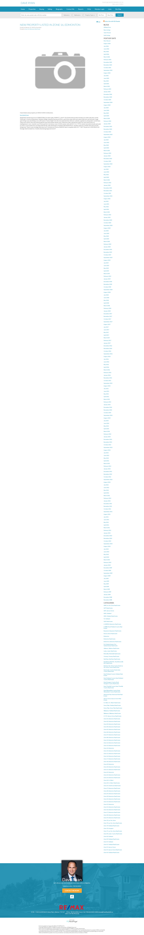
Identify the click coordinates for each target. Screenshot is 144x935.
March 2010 (107, 559)
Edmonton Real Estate (109, 639)
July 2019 (106, 263)
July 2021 (106, 201)
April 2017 (106, 335)
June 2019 (106, 265)
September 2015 (108, 383)
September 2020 (108, 225)
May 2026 (106, 51)
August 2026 (107, 43)
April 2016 (106, 367)
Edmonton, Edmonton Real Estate (112, 641)
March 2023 (107, 150)
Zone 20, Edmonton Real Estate (112, 767)
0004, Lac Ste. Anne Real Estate (112, 605)
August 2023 (107, 137)
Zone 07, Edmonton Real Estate (112, 734)
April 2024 (106, 115)
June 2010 (106, 551)
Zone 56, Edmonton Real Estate (112, 809)
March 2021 (107, 212)
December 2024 (108, 94)
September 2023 (108, 134)
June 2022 (106, 172)
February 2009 (107, 592)
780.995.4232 (75, 913)
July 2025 (106, 75)
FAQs (89, 9)
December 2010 (108, 535)
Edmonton (106, 636)
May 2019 (106, 268)
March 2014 (107, 431)
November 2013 (108, 442)
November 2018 (108, 284)
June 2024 (106, 110)
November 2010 (108, 538)
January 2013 (107, 469)
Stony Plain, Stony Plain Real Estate (113, 708)
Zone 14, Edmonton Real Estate (112, 751)
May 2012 (106, 490)
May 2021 (106, 206)
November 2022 (108, 158)
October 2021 (107, 193)
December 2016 (108, 345)
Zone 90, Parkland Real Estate (111, 839)
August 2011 (107, 514)
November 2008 (108, 600)
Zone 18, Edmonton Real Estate (112, 761)
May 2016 (106, 364)
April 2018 (106, 303)
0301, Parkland (107, 613)
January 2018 (107, 311)
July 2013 (106, 452)
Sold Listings (107, 35)
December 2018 (108, 281)
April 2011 (106, 525)
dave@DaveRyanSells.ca (106, 912)
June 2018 (106, 297)
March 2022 (107, 180)
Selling (50, 9)
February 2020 (107, 244)
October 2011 (107, 509)
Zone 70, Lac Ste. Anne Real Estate (113, 823)
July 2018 (106, 295)
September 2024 (108, 102)
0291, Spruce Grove (109, 610)
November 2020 (108, 220)
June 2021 (106, 204)
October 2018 (107, 287)
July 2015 (106, 388)
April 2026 (106, 54)
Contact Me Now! (72, 891)
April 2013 (106, 460)
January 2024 (107, 123)
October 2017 (107, 319)
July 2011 (106, 517)
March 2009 (107, 589)
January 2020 (107, 247)
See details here (24, 115)
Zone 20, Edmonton (109, 764)
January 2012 (107, 501)
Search (120, 15)
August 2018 (107, 292)
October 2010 (107, 541)
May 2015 (106, 394)
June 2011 (106, 519)
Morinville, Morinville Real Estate (112, 653)
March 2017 (107, 337)
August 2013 (107, 450)
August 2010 (107, 546)
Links (110, 9)
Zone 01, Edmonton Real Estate (112, 718)
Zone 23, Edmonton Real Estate (112, 777)
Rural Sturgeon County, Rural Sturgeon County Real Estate (111, 682)
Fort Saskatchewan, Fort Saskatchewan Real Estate (111, 645)
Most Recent (107, 41)
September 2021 (108, 196)
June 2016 (106, 362)
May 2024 (106, 113)
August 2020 (107, 228)
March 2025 (107, 86)
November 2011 (108, 506)
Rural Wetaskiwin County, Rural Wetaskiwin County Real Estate (112, 691)
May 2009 (106, 584)
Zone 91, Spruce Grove (110, 847)
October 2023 (107, 131)
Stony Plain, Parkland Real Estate (112, 705)
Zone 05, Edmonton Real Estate (112, 729)
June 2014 (106, 423)
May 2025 (106, 81)
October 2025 (107, 67)
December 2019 (108, 249)
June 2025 (106, 78)
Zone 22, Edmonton (109, 772)
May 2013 (106, 458)
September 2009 (108, 573)
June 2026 (106, 49)
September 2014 (108, 415)
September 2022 (108, 164)
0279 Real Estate (108, 608)
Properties (32, 9)
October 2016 (107, 351)
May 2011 (106, 522)
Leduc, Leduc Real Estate (110, 651)
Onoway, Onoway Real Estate (111, 656)
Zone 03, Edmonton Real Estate (112, 724)
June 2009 (106, 581)
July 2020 (106, 230)
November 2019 (108, 252)
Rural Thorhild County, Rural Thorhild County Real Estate (113, 687)
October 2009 (107, 570)
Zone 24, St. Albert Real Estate (112, 783)
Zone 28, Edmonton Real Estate (112, 791)
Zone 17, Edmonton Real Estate (112, 759)
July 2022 (106, 169)
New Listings (107, 30)
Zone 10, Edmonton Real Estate (112, 740)
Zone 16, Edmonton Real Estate (112, 756)
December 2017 (108, 313)
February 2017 (107, 340)
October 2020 (107, 222)
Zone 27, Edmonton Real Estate (112, 788)
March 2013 (107, 463)
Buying (41, 9)
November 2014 (108, 410)
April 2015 (106, 396)
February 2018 (107, 308)
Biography (59, 9)
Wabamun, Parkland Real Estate (112, 710)
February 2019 (107, 276)
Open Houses (107, 32)
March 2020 (107, 241)
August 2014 (107, 418)
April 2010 (106, 557)
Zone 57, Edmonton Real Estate (112, 812)
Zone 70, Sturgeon (108, 828)
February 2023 (107, 153)
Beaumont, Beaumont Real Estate (112, 631)
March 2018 (107, 305)
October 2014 (107, 412)
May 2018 (106, 300)
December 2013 (108, 439)
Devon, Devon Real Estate (110, 633)
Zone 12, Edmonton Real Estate (112, 743)
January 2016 (107, 375)
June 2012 (106, 487)
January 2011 (107, 533)
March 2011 (107, 527)
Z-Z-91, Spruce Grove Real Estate (112, 716)
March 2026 (107, 57)
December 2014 (108, 407)
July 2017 (106, 327)
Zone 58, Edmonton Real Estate (112, 815)
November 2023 (108, 129)
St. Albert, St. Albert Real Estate (112, 702)
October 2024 (107, 99)
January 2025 (107, 91)
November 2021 (108, 190)
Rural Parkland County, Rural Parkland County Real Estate (113, 678)
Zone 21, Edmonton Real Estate (112, 769)
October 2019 (107, 255)
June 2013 (106, 455)
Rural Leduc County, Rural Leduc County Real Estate (112, 670)
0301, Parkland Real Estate (111, 616)
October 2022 (107, 161)
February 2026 (107, 59)
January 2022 (107, 185)
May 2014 (106, 426)
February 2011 (107, 530)
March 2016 (107, 370)
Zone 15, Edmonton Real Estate (112, 753)
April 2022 (106, 177)
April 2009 (106, 586)
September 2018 (108, 289)
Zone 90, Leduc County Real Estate (113, 833)
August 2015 (107, 386)
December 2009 (108, 567)
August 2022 (107, 166)
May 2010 (106, 554)
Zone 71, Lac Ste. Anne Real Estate (113, 831)
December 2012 (108, 471)
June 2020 (106, 233)
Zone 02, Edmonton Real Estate (112, 721)
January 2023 (107, 156)
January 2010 (107, 565)
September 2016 (108, 353)
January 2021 (107, 217)
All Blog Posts (107, 27)
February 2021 (107, 214)
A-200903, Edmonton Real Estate (112, 624)
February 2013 (107, 466)
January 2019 (107, 279)
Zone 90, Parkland (108, 836)
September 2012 (108, 479)
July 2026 (106, 46)
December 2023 (108, 126)
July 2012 (106, 485)
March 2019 (107, 273)
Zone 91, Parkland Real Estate (111, 844)
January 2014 (107, 436)
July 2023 (106, 140)
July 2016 (106, 359)
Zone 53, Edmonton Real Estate (112, 801)
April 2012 (106, 493)
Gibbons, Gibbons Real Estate (111, 648)
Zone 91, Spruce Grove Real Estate (113, 849)
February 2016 (107, 372)
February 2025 (107, 89)
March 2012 (107, 495)
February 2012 (107, 498)
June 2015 (106, 391)
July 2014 (106, 420)
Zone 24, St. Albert (109, 780)
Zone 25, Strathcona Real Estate (112, 785)
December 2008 (108, 597)
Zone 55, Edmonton (109, 804)
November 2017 (108, 316)
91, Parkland (107, 618)
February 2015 (107, 402)
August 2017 (107, 324)
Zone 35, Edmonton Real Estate (112, 799)
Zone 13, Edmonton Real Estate (112, 745)
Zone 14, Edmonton (109, 748)
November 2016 (108, 348)
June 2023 (106, 142)
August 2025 (107, 73)
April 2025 (106, 83)
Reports (80, 9)
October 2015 (107, 380)
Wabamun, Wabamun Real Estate (112, 713)
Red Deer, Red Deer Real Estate (112, 659)
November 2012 (108, 474)
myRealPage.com (72, 921)
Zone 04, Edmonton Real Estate (112, 726)
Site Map (118, 9)
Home (23, 9)
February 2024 (107, 121)
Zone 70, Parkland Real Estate (111, 825)
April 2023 (106, 148)
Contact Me (70, 9)
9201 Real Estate (108, 621)
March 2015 (107, 399)
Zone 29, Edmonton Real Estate (112, 793)
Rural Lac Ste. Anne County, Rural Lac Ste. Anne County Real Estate (113, 666)
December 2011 (108, 503)
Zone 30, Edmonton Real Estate (112, 796)
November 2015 (108, 378)
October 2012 (107, 477)
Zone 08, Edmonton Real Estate (112, 737)
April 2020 (106, 238)
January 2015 (107, 404)
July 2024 (106, 107)
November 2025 (108, 65)
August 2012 (107, 482)
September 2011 (108, 511)
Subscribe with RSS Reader (112, 21)
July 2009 (106, 578)
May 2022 (106, 174)
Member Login (99, 9)
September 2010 (108, 543)
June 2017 (106, 329)
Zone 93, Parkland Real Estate (111, 852)
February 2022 (107, 182)
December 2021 (108, 188)
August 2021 (107, 198)
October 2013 (107, 444)
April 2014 (106, 428)
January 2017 (107, 343)
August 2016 (107, 356)
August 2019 (107, 260)
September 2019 (108, 257)
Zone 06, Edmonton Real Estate (112, 732)
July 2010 (106, 549)
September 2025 (108, 70)
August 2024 (107, 105)
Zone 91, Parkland (108, 841)
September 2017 (108, 321)
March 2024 (107, 118)
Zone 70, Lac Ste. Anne (110, 820)
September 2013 (108, 447)
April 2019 (106, 271)
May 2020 (106, 236)
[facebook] (72, 896)
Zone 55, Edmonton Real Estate (112, 807)
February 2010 (107, 562)
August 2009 (107, 575)
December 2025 (108, 62)
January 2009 (107, 594)
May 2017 (106, 332)
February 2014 (107, 434)
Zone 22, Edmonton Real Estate (112, 775)
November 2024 (108, 97)
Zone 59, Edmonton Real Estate (112, 817)
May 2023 (106, 145)
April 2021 (106, 209)
